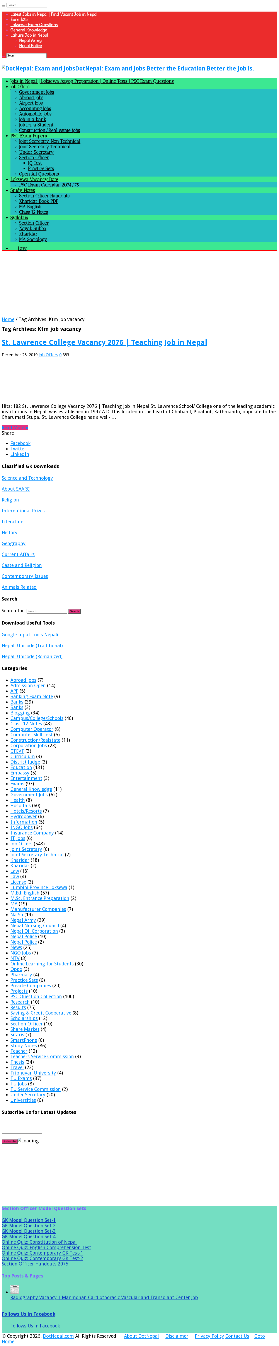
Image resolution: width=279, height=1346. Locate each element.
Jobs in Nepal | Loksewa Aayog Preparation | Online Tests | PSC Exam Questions (92, 81)
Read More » (15, 427)
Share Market (24, 1029)
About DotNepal (141, 1336)
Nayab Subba (32, 228)
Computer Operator (31, 729)
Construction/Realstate (35, 740)
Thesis (17, 1062)
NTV (15, 958)
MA (13, 903)
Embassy (19, 773)
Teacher (18, 1051)
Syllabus (19, 217)
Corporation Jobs (28, 745)
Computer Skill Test (31, 734)
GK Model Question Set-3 (29, 1231)
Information (23, 822)
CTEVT (17, 751)
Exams (17, 783)
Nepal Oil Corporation (34, 931)
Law (14, 871)
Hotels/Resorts (26, 811)
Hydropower (23, 816)
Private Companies (30, 985)
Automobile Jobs (35, 114)
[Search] (3, 6)
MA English (30, 206)
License (18, 882)
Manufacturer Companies (38, 909)
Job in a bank (32, 119)
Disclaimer (176, 1336)
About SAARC (16, 489)
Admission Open (28, 685)
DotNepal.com (58, 1336)
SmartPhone (23, 1040)
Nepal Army (30, 40)
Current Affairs (18, 554)
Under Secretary (36, 152)
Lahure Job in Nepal (29, 35)
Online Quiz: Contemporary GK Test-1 (42, 1253)
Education (21, 767)
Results (18, 1007)
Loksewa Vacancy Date (34, 179)
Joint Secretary (26, 849)
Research (20, 1002)
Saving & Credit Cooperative (40, 1013)
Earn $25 (19, 19)
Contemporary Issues (25, 576)
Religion (10, 500)
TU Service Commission (35, 1089)
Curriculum (22, 756)
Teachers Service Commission (42, 1056)
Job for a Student (36, 124)
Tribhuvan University (33, 1073)
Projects (19, 991)
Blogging (20, 713)
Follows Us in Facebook (28, 1314)
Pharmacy (21, 974)
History (9, 532)
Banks (16, 702)
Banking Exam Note (31, 696)
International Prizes (23, 510)
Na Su (16, 914)
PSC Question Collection (36, 996)
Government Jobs (36, 92)
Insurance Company (32, 833)
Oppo (16, 969)
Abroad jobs (31, 97)
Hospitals (20, 805)
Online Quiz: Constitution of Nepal (39, 1242)
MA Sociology (33, 239)
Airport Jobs (31, 103)
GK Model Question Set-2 (29, 1225)
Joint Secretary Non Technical (49, 141)
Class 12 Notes (33, 212)
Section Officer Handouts (44, 195)
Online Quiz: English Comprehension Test (46, 1247)
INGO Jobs (21, 827)
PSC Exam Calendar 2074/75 (49, 184)
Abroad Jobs (23, 680)
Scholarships (24, 1018)
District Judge (25, 762)
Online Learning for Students (42, 964)
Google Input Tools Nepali (30, 634)
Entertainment (26, 778)
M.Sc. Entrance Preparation (39, 898)
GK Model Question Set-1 (29, 1220)
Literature (13, 521)
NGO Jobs (20, 953)
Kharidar (28, 234)
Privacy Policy (209, 1336)
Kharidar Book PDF (38, 201)
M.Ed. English (24, 893)
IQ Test (35, 163)
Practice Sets (41, 168)
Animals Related (19, 587)
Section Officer (34, 157)
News (16, 947)
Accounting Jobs (35, 108)
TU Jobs (18, 1084)
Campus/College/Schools (36, 718)
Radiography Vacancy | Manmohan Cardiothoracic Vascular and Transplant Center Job (104, 1297)
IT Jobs (17, 838)
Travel (17, 1067)
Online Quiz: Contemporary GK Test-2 (42, 1258)
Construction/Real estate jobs (49, 130)
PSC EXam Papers (28, 135)
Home (8, 319)
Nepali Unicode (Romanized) (32, 656)
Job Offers (19, 86)
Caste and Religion (22, 565)
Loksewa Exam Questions (34, 24)
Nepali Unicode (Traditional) (32, 645)
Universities (23, 1100)
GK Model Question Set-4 (29, 1236)
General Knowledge (28, 30)
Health (17, 800)
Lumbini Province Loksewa (38, 887)
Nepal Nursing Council (34, 925)
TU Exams (21, 1078)
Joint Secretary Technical (45, 146)
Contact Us (237, 1336)
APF (14, 691)
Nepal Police (30, 45)
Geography (14, 543)
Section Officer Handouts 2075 (35, 1264)
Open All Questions (39, 174)
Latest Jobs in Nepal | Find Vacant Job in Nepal (53, 14)
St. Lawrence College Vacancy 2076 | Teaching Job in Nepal (104, 342)
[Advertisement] (132, 286)
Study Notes (22, 190)
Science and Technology (27, 478)
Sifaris (17, 1034)
